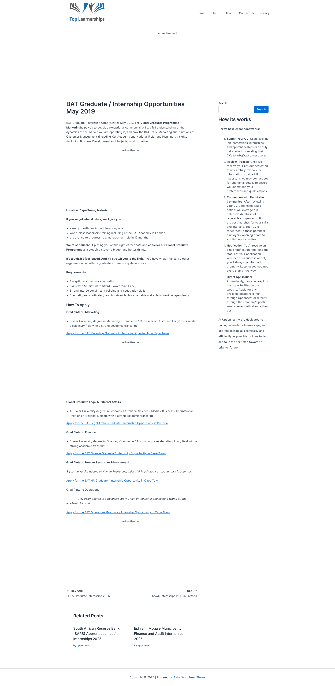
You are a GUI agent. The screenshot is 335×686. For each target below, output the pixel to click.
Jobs (213, 13)
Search (222, 103)
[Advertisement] (104, 60)
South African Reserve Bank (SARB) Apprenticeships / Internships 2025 (96, 633)
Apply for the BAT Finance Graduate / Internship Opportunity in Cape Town (116, 453)
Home (200, 13)
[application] (218, 13)
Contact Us (246, 13)
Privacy (264, 13)
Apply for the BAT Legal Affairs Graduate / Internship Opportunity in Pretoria (117, 423)
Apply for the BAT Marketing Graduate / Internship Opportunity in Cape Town (117, 333)
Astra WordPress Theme (189, 677)
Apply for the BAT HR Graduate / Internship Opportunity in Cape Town (112, 480)
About (229, 13)
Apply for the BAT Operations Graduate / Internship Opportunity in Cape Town (118, 512)
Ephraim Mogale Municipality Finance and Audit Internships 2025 (159, 633)
